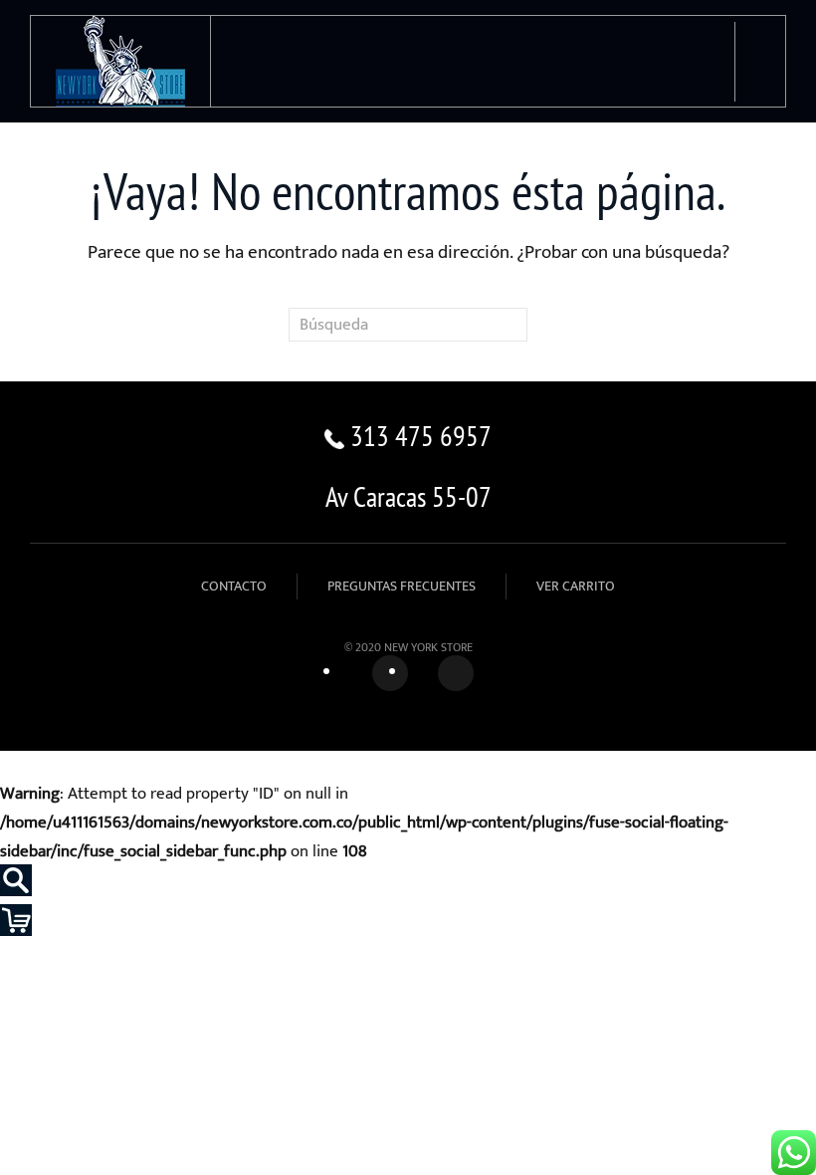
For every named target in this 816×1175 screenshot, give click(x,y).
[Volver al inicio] (121, 61)
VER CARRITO (575, 586)
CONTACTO (234, 586)
